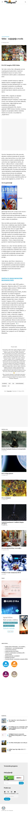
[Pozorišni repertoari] (14, 664)
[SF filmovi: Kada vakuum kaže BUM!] (14, 562)
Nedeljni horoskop (10, 657)
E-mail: (16, 793)
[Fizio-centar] (15, 624)
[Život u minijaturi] (14, 488)
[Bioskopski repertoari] (6, 664)
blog (9, 383)
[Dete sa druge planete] (14, 463)
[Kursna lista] (11, 588)
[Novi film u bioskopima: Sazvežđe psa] (4, 742)
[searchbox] (11, 783)
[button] (2, 2)
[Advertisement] (14, 19)
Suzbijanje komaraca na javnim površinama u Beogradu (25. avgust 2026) (17, 735)
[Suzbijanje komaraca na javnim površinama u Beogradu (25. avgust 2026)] (4, 735)
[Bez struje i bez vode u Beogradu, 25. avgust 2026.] (4, 720)
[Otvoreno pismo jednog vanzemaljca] (14, 538)
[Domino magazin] (19, 777)
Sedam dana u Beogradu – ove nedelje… (15, 646)
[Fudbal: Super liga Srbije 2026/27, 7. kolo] (4, 750)
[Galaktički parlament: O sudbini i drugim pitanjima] (14, 512)
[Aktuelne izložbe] (14, 674)
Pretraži (21, 783)
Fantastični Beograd (5, 36)
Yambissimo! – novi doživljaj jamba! (14, 648)
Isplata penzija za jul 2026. (12, 651)
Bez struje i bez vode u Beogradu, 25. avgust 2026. (18, 720)
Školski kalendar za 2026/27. (12, 656)
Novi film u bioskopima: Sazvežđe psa (18, 742)
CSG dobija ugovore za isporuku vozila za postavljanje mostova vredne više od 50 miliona (18, 728)
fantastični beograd (19, 383)
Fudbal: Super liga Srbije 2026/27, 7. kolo (17, 749)
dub (13, 383)
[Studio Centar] (9, 777)
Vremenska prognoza (10, 649)
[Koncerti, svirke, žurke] (6, 674)
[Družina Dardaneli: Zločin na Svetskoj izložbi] (14, 439)
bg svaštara (4, 383)
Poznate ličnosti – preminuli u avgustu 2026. (16, 659)
